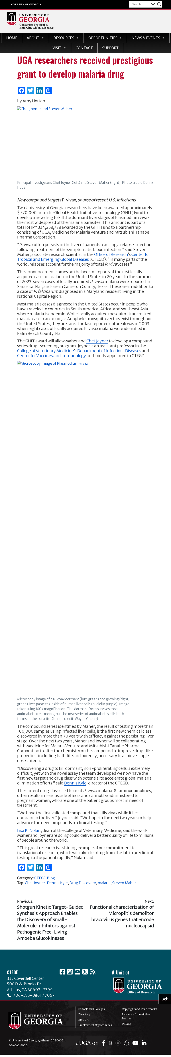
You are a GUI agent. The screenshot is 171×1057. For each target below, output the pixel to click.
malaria (104, 883)
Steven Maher (124, 883)
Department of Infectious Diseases (109, 350)
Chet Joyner (97, 341)
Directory (84, 1014)
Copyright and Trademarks (139, 1009)
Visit (57, 48)
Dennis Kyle (75, 783)
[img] (104, 1043)
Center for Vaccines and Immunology (51, 355)
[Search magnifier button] (159, 4)
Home (11, 38)
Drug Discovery (82, 883)
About (33, 38)
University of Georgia (25, 4)
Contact (84, 48)
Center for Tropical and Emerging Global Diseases (83, 257)
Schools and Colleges (91, 1009)
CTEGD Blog (44, 878)
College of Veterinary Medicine (45, 350)
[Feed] (93, 972)
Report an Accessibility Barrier (136, 1016)
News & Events (146, 38)
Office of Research (111, 254)
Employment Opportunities (95, 1025)
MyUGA (83, 1019)
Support (110, 48)
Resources (64, 38)
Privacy (127, 1023)
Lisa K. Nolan (29, 830)
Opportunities (102, 38)
